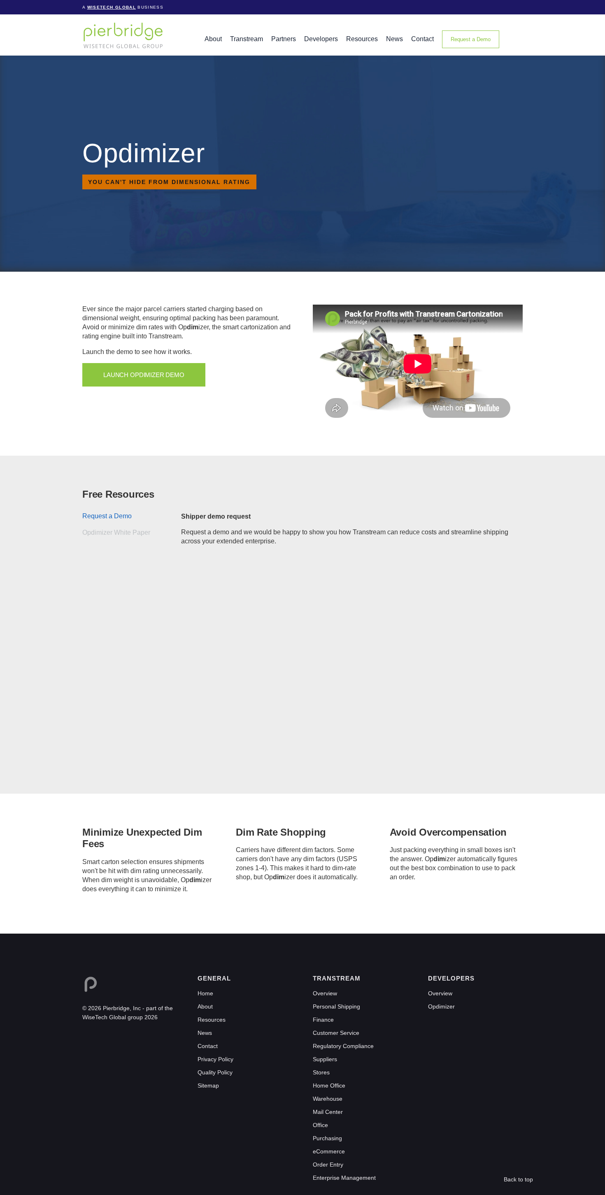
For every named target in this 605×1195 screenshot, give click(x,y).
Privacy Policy (215, 1059)
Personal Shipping (336, 1006)
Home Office (329, 1085)
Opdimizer (441, 1006)
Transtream (246, 38)
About (213, 38)
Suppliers (325, 1059)
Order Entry (328, 1164)
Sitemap (208, 1085)
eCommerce (329, 1151)
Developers (321, 38)
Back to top (518, 1179)
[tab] (131, 516)
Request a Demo (471, 39)
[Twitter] (110, 1036)
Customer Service (336, 1033)
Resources (362, 38)
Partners (283, 38)
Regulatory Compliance (343, 1046)
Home (205, 993)
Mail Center (328, 1112)
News (394, 38)
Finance (323, 1019)
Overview (325, 993)
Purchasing (327, 1138)
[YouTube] (122, 1036)
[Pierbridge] (123, 35)
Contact (422, 38)
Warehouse (327, 1098)
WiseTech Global (111, 7)
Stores (321, 1072)
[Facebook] (99, 1036)
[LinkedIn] (87, 1036)
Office (320, 1125)
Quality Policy (215, 1072)
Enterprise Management (344, 1177)
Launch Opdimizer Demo (143, 374)
